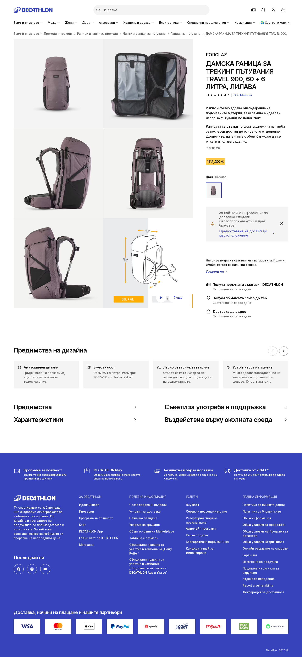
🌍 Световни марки (274, 22)
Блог (82, 524)
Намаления (244, 22)
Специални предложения (207, 22)
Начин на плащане (143, 518)
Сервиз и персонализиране (206, 511)
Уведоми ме (215, 271)
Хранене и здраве (137, 22)
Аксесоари (107, 22)
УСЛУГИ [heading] (192, 496)
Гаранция (250, 555)
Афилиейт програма (201, 528)
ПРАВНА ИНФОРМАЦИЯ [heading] (260, 496)
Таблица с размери (143, 538)
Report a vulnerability (258, 585)
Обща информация (257, 518)
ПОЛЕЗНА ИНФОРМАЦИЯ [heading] (147, 496)
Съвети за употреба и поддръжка (215, 407)
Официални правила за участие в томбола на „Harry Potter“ (150, 549)
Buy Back (192, 505)
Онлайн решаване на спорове (265, 548)
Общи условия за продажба (264, 524)
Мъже (52, 22)
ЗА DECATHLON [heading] (90, 496)
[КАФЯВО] (214, 190)
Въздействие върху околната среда (218, 419)
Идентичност (89, 505)
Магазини (86, 544)
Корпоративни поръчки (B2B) (207, 542)
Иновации (86, 511)
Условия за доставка (144, 511)
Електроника (169, 22)
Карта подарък (197, 535)
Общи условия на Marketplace (151, 531)
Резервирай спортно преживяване (201, 520)
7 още (178, 297)
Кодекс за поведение (259, 579)
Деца (86, 22)
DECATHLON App (91, 531)
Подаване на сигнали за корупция (261, 570)
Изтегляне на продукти (260, 561)
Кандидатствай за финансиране (200, 551)
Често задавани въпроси (148, 505)
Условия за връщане (144, 524)
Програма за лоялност (96, 518)
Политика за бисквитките (262, 511)
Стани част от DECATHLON (99, 538)
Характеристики (38, 419)
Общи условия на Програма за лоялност (265, 533)
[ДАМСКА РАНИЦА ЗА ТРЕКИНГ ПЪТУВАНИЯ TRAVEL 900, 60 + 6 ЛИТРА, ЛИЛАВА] (58, 83)
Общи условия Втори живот (263, 542)
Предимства (33, 407)
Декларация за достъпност (263, 592)
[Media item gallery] (103, 173)
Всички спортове (27, 22)
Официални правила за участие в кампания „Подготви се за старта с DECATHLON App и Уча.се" (148, 566)
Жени (69, 22)
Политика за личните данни (264, 505)
